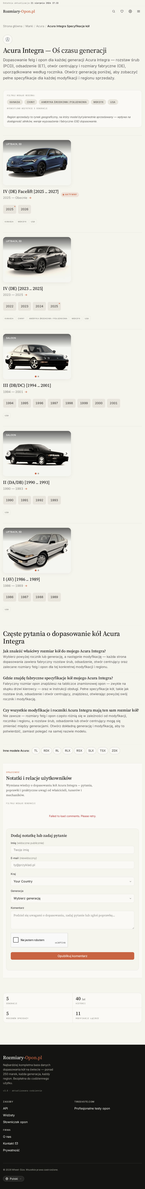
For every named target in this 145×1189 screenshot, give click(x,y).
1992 (39, 500)
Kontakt (8, 1143)
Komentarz (17, 907)
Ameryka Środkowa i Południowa (64, 102)
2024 (39, 306)
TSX (103, 750)
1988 (39, 597)
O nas (7, 1137)
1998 (69, 403)
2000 (99, 403)
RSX (79, 750)
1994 (10, 403)
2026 (25, 209)
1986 (10, 597)
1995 (25, 403)
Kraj (13, 873)
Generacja (17, 890)
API (5, 1108)
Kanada (15, 102)
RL (57, 750)
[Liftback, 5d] (35, 570)
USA (112, 102)
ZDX (115, 750)
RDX (46, 750)
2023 (25, 306)
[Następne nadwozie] (66, 356)
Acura (40, 26)
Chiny (31, 102)
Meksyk (98, 102)
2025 (10, 209)
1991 (25, 500)
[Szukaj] (113, 11)
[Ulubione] (122, 11)
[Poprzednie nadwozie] (8, 356)
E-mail (24, 858)
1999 (84, 403)
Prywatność (11, 1150)
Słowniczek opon (15, 1122)
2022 (10, 306)
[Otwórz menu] (138, 11)
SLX (91, 750)
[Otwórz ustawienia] (130, 11)
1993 (54, 500)
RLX (67, 750)
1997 (54, 403)
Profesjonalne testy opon (92, 1108)
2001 (113, 403)
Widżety (9, 1115)
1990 (10, 500)
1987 (25, 597)
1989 (54, 597)
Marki (29, 26)
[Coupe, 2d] (38, 376)
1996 (39, 403)
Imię (27, 843)
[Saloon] (35, 376)
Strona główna (12, 26)
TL (36, 750)
